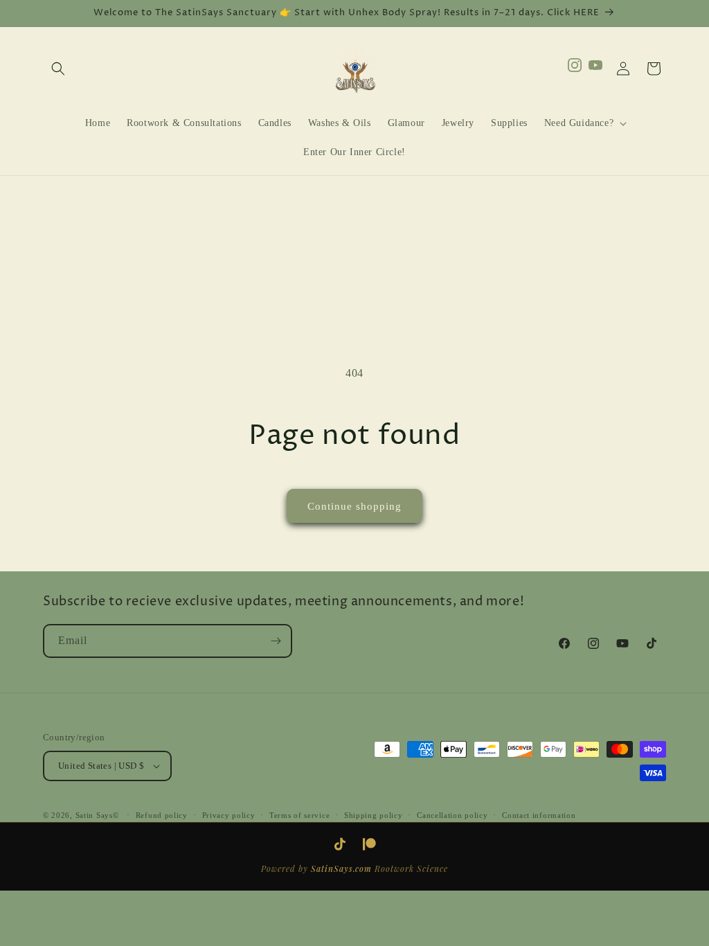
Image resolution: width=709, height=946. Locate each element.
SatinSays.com (341, 868)
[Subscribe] (275, 641)
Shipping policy (373, 815)
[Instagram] (575, 68)
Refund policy (162, 815)
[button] (58, 68)
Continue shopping (354, 506)
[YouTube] (595, 68)
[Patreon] (369, 844)
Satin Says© (97, 815)
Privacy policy (228, 815)
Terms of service (299, 815)
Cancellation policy (452, 815)
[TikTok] (340, 844)
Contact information (538, 815)
